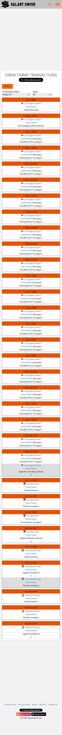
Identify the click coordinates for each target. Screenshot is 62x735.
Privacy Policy (24, 704)
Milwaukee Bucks (32, 595)
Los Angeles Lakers (32, 103)
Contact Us (53, 704)
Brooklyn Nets (33, 483)
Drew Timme (31, 106)
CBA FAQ (42, 704)
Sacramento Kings (33, 550)
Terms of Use (10, 704)
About (34, 704)
